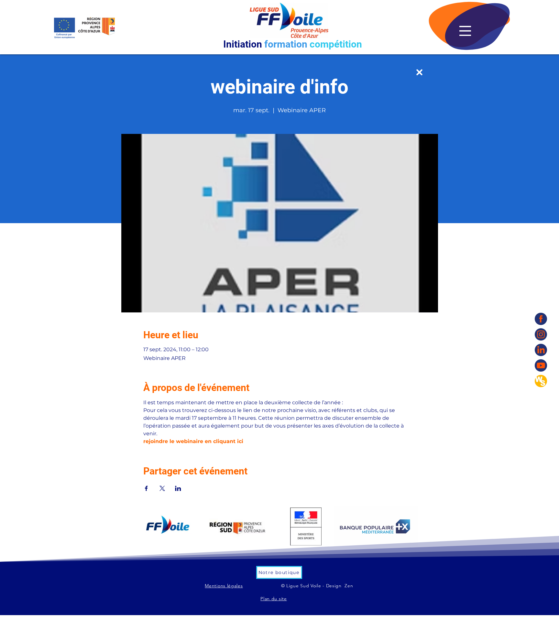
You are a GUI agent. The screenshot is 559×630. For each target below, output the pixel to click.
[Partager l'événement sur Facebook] (146, 488)
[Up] (419, 72)
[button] (465, 31)
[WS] (541, 381)
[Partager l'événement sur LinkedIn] (178, 488)
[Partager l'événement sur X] (162, 488)
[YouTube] (541, 365)
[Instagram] (541, 334)
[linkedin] (541, 350)
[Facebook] (541, 319)
